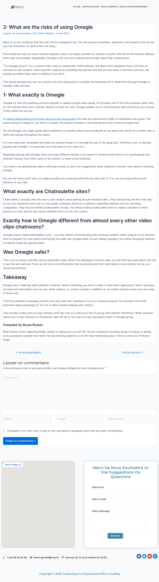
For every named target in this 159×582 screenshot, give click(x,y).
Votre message (100, 511)
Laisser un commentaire (17, 33)
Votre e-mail (99, 499)
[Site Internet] (131, 419)
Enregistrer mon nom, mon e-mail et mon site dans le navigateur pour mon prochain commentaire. (65, 430)
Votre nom (98, 487)
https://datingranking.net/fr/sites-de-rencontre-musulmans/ (41, 118)
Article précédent (28, 352)
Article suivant (132, 352)
